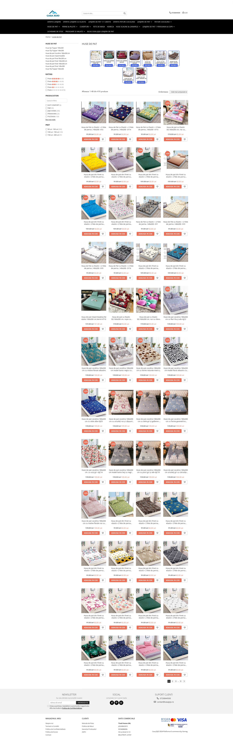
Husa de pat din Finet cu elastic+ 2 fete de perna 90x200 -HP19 (94, 569)
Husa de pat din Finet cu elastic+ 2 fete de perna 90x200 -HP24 (94, 616)
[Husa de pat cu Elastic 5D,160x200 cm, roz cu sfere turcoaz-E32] (148, 300)
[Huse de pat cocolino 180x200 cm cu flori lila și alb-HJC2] (175, 300)
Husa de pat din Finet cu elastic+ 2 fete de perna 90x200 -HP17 (121, 175)
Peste (50, 78)
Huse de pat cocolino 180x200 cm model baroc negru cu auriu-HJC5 (121, 369)
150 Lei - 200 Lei (53, 135)
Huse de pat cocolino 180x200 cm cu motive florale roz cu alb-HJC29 (94, 522)
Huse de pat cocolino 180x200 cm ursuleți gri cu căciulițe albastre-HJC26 (176, 471)
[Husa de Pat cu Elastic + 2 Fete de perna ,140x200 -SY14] (121, 112)
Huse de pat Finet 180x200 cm (56, 64)
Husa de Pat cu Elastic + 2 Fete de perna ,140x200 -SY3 (175, 223)
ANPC (84, 732)
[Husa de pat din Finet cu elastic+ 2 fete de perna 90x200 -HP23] (175, 553)
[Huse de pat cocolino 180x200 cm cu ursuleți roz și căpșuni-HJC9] (121, 402)
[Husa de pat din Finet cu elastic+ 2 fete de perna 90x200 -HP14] (121, 504)
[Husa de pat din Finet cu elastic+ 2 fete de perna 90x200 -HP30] (148, 648)
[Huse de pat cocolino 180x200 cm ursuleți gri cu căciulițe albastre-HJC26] (175, 453)
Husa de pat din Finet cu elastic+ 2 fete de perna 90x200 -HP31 (176, 664)
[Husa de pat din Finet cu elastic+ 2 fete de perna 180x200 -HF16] (148, 159)
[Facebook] (112, 703)
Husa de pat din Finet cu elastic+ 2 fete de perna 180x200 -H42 (121, 223)
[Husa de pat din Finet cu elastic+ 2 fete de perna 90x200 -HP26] (148, 600)
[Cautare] (124, 13)
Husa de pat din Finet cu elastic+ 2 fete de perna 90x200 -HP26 (148, 616)
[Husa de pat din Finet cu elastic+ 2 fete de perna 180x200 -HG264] (175, 252)
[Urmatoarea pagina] (184, 681)
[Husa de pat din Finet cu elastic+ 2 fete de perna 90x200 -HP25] (121, 600)
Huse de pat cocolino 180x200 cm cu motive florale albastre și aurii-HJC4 (94, 369)
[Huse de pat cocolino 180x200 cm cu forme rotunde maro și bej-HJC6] (148, 351)
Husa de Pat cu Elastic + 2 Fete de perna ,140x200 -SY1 (148, 223)
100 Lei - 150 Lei (53, 132)
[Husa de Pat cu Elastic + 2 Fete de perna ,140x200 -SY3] (175, 207)
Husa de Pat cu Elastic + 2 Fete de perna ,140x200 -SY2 (93, 128)
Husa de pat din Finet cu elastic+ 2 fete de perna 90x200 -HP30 (148, 664)
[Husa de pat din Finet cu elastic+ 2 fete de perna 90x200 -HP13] (93, 159)
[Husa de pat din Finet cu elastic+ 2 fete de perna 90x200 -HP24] (93, 600)
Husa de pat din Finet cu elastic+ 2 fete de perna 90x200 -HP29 (121, 664)
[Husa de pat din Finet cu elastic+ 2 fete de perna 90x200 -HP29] (121, 648)
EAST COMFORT (53, 105)
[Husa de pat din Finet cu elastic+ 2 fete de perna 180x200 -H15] (175, 159)
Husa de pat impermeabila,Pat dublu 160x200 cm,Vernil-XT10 (93, 318)
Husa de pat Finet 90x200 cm (56, 58)
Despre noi (49, 723)
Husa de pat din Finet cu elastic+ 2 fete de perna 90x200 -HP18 (176, 522)
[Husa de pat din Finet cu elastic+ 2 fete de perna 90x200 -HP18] (175, 504)
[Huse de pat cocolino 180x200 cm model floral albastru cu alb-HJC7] (175, 351)
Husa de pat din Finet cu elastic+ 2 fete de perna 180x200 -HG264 (176, 267)
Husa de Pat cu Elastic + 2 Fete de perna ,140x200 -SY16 (121, 267)
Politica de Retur (88, 726)
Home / (49, 37)
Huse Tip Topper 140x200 (55, 50)
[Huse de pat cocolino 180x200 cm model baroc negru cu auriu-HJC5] (121, 351)
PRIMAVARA (52, 114)
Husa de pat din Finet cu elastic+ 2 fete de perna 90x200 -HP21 (121, 569)
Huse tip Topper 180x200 (54, 48)
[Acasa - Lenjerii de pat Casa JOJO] (58, 13)
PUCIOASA (51, 116)
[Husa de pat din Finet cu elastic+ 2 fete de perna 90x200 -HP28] (93, 648)
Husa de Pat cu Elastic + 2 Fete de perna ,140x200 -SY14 (121, 128)
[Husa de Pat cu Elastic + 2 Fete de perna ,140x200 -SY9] (93, 252)
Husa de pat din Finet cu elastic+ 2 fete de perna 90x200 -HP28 (94, 664)
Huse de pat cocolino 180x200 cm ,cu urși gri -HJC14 (94, 471)
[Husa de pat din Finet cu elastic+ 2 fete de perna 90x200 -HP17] (121, 159)
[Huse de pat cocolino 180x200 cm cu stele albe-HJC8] (93, 402)
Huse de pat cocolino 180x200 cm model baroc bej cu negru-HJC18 (121, 471)
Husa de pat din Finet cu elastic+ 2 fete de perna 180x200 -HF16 (148, 175)
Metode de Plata (88, 723)
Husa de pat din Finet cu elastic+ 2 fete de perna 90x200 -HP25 (121, 616)
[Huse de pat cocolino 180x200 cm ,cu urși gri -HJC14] (93, 453)
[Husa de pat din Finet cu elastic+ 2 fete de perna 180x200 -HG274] (148, 252)
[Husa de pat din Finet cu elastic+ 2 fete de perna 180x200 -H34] (93, 207)
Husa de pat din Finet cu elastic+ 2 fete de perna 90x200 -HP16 (148, 522)
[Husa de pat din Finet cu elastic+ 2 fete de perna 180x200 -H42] (121, 207)
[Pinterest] (116, 703)
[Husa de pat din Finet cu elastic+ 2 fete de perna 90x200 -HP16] (148, 504)
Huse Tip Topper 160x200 (55, 69)
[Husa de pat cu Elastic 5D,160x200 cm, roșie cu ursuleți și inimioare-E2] (121, 300)
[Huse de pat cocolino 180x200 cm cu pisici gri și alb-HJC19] (148, 453)
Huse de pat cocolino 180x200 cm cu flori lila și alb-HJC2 (176, 318)
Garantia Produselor (89, 729)
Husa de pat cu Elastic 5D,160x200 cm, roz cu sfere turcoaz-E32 (148, 318)
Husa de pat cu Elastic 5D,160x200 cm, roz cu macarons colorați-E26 (176, 128)
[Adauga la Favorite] (103, 139)
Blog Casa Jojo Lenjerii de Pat (100, 31)
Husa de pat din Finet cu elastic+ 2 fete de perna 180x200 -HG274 (148, 267)
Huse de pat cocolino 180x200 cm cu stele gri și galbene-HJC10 (148, 420)
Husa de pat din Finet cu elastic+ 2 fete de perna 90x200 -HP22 (148, 569)
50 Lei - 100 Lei (53, 129)
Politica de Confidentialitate (72, 708)
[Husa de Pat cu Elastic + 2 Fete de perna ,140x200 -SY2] (93, 112)
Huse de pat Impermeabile (55, 56)
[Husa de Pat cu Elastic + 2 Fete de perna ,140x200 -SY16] (121, 253)
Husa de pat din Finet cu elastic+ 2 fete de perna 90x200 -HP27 (176, 616)
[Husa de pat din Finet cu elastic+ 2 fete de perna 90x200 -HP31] (175, 648)
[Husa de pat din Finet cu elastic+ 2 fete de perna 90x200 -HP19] (93, 553)
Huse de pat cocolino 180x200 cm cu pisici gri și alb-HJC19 (148, 471)
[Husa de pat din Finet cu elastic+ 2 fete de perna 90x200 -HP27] (175, 600)
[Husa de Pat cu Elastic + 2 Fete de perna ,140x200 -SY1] (148, 207)
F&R (49, 108)
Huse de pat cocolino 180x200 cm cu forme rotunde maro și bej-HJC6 (148, 369)
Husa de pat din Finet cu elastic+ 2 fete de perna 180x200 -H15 (176, 175)
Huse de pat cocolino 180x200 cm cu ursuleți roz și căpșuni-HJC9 (121, 420)
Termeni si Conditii (52, 726)
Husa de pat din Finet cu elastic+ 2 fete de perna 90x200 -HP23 (176, 569)
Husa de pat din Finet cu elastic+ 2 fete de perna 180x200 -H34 (94, 223)
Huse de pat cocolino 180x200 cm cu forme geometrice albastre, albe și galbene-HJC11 (176, 420)
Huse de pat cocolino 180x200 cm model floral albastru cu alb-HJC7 (176, 369)
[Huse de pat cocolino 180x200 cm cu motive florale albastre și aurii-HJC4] (93, 351)
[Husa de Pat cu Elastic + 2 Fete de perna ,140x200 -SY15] (148, 112)
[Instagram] (121, 703)
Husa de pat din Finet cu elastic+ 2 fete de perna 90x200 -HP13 (94, 175)
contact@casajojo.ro (165, 702)
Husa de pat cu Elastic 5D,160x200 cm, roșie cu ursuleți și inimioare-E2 (121, 318)
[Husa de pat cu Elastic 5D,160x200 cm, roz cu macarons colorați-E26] (175, 112)
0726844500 (165, 698)
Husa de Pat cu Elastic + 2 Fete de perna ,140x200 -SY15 (148, 128)
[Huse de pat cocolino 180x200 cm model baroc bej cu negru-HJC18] (121, 453)
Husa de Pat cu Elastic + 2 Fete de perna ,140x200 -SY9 (93, 267)
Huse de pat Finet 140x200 (55, 66)
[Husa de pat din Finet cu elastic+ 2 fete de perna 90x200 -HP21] (121, 553)
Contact (48, 735)
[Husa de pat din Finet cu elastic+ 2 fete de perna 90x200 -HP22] (148, 553)
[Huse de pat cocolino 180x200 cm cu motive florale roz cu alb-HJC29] (93, 504)
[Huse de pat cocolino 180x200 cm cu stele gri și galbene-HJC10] (148, 402)
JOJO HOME (52, 111)
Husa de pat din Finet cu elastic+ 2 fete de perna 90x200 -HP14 (121, 522)
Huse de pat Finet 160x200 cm (56, 61)
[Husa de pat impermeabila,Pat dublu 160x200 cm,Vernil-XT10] (93, 300)
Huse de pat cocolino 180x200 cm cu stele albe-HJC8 (94, 420)
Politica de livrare (52, 732)
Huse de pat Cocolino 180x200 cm (58, 53)
